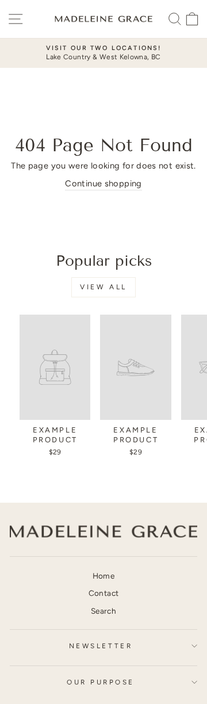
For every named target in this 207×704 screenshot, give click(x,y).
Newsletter (100, 646)
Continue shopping (103, 183)
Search (103, 610)
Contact (104, 593)
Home (103, 575)
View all (103, 287)
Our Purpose (101, 682)
